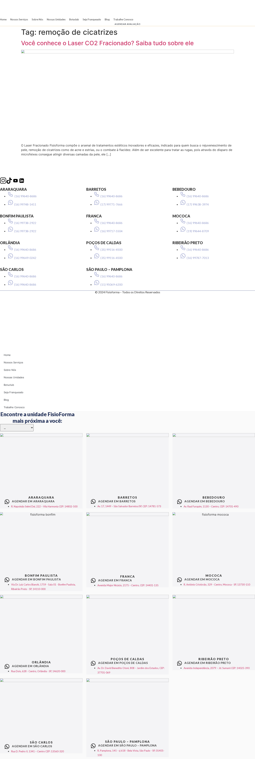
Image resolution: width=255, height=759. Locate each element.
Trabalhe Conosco (123, 19)
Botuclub (74, 19)
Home (3, 19)
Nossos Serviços (19, 19)
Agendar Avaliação (128, 24)
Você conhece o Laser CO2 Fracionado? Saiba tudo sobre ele (107, 43)
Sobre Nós (37, 19)
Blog (107, 19)
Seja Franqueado (92, 19)
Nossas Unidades (56, 19)
